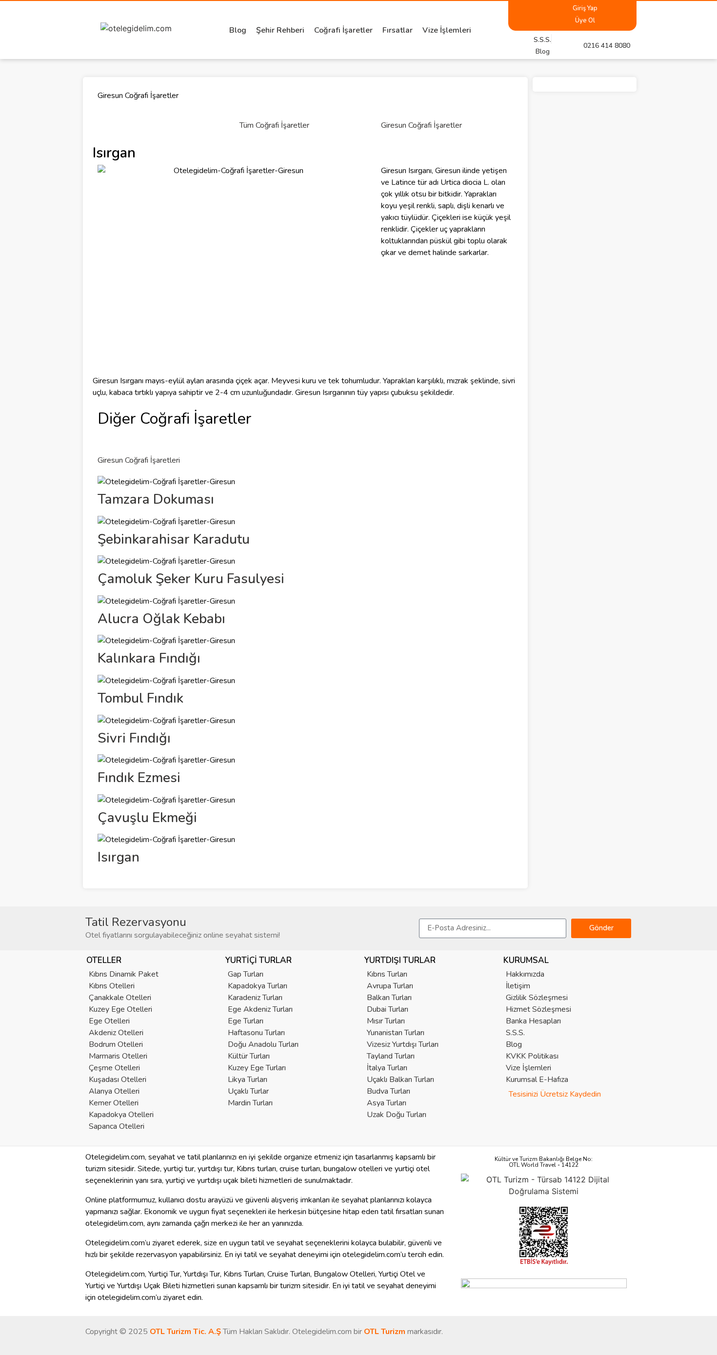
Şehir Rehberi (280, 30)
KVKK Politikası (532, 1056)
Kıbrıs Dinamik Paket (124, 974)
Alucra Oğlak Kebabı (161, 618)
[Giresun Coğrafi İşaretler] (393, 104)
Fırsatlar (397, 30)
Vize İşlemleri (446, 30)
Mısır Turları (386, 1021)
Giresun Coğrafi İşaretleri (139, 460)
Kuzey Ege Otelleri (120, 1009)
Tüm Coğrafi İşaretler (274, 125)
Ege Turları (245, 1021)
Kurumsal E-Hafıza (537, 1079)
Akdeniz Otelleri (116, 1032)
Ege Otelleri (109, 1021)
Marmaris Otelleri (118, 1056)
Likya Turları (247, 1079)
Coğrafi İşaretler (343, 30)
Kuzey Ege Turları (257, 1067)
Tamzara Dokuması (156, 499)
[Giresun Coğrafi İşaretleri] (110, 439)
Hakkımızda (525, 974)
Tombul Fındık (140, 698)
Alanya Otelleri (114, 1091)
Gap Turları (245, 974)
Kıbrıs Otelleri (112, 986)
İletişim (518, 986)
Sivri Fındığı (134, 738)
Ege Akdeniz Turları (260, 1009)
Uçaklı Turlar (248, 1091)
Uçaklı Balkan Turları (400, 1079)
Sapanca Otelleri (116, 1126)
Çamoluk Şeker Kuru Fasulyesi (191, 578)
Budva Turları (388, 1091)
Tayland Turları (391, 1056)
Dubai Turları (387, 1009)
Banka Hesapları (533, 1021)
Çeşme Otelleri (114, 1067)
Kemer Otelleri (114, 1103)
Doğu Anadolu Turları (263, 1044)
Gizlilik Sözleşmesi (537, 997)
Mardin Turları (250, 1103)
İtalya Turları (387, 1067)
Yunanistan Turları (395, 1032)
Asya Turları (386, 1103)
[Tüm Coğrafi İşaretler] (251, 104)
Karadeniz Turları (255, 997)
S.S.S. (515, 1032)
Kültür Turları (249, 1056)
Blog (237, 30)
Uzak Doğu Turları (396, 1114)
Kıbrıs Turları (387, 974)
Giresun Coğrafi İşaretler (421, 125)
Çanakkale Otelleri (120, 997)
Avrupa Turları (390, 986)
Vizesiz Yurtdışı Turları (402, 1044)
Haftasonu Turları (256, 1032)
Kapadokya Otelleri (121, 1114)
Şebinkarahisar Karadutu (174, 539)
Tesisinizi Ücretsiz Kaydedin (555, 1094)
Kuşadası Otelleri (117, 1079)
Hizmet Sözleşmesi (538, 1009)
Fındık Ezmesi (139, 777)
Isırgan (118, 857)
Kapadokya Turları (257, 986)
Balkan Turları (389, 997)
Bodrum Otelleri (116, 1044)
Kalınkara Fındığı (149, 658)
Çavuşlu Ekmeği (147, 817)
